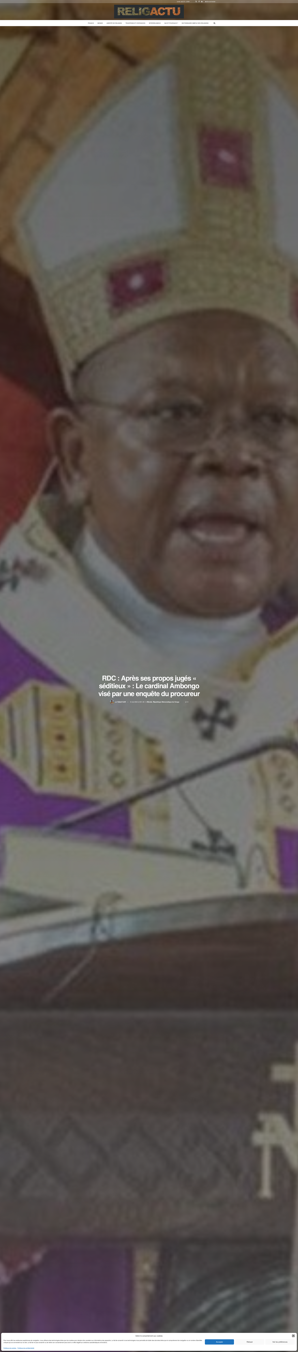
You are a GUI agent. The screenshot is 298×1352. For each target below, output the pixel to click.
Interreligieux (155, 23)
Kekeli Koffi (122, 702)
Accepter (219, 1342)
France (91, 23)
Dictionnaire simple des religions (195, 23)
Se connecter (211, 1)
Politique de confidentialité (25, 1348)
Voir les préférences (280, 1342)
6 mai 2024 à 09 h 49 (137, 702)
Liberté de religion (114, 23)
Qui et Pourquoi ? (171, 23)
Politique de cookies (9, 1348)
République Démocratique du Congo (166, 702)
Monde (100, 23)
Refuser (250, 1342)
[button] (293, 1336)
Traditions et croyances (135, 23)
